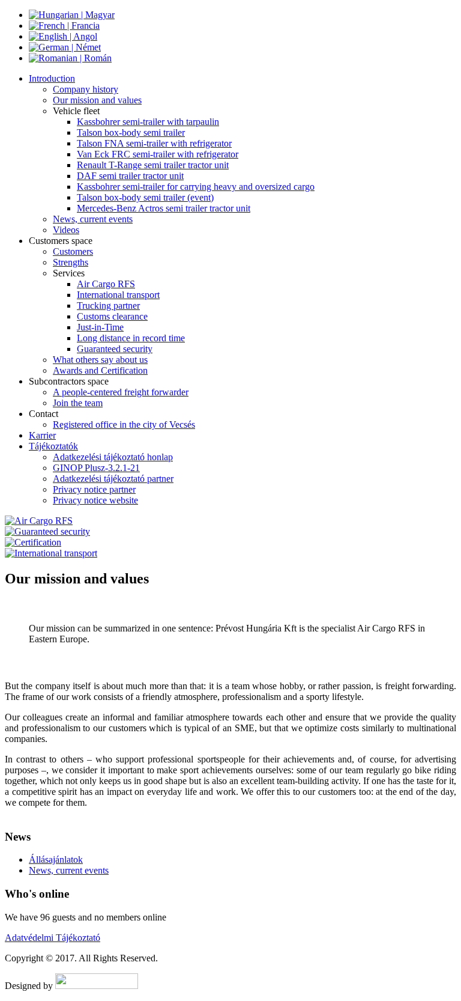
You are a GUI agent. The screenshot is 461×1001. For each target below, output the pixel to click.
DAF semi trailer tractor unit (130, 176)
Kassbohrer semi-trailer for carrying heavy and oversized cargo (196, 186)
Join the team (78, 403)
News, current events (93, 219)
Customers (73, 251)
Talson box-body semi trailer (131, 132)
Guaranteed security (114, 349)
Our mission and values (97, 100)
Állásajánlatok (56, 859)
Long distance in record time (131, 338)
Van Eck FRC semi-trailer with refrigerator (157, 154)
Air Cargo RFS (106, 284)
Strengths (70, 262)
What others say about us (100, 359)
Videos (66, 230)
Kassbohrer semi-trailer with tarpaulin (148, 122)
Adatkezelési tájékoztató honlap (113, 457)
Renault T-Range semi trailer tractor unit (153, 165)
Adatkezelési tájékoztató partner (113, 478)
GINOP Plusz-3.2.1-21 (96, 468)
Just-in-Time (100, 327)
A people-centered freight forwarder (120, 392)
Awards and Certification (100, 370)
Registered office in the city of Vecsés (124, 424)
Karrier (42, 435)
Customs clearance (112, 316)
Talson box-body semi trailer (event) (145, 197)
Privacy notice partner (94, 489)
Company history (85, 89)
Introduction (52, 78)
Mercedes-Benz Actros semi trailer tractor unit (163, 208)
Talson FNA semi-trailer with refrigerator (154, 143)
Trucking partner (108, 305)
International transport (118, 295)
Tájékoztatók (53, 446)
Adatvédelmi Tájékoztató (52, 938)
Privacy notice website (95, 500)
